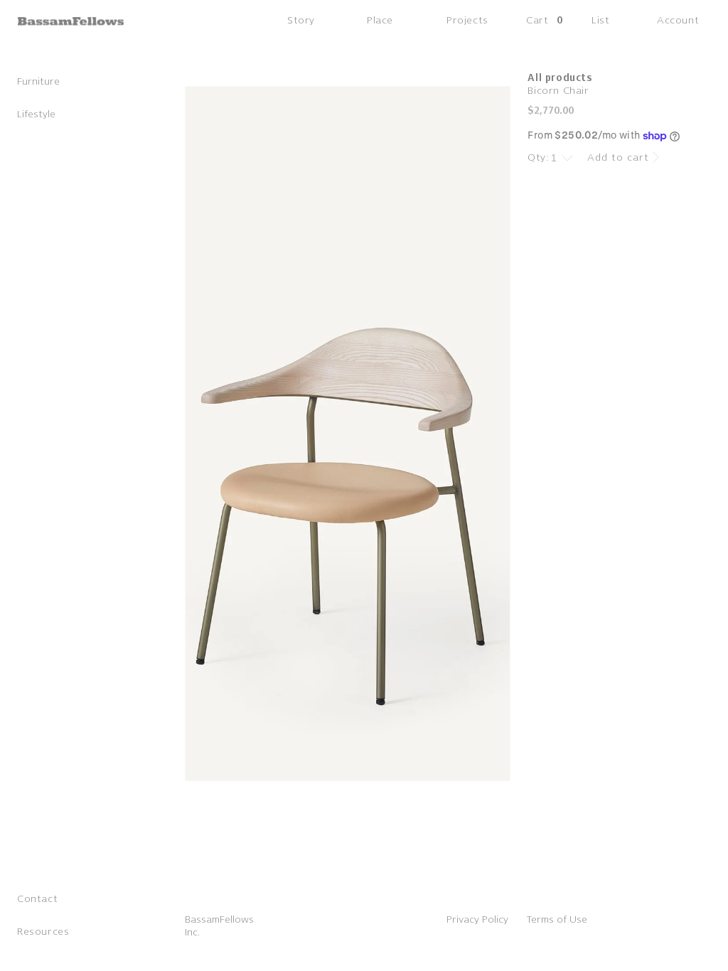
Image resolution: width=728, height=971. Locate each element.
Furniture (38, 81)
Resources (43, 932)
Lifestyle (36, 114)
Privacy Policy (477, 919)
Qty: (538, 157)
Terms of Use (556, 919)
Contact (37, 899)
